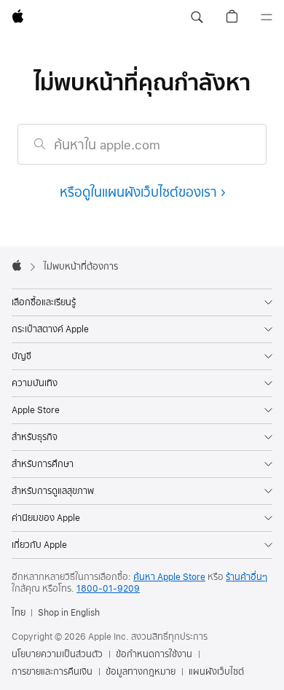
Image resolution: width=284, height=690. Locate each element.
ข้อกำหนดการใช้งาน (154, 654)
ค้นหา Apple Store (169, 577)
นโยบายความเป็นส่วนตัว (57, 654)
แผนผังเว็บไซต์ (216, 671)
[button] (196, 17)
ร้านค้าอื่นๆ (246, 577)
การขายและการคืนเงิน (52, 671)
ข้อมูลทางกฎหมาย (140, 671)
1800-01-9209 (108, 588)
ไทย (18, 612)
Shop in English (69, 612)
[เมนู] (266, 17)
